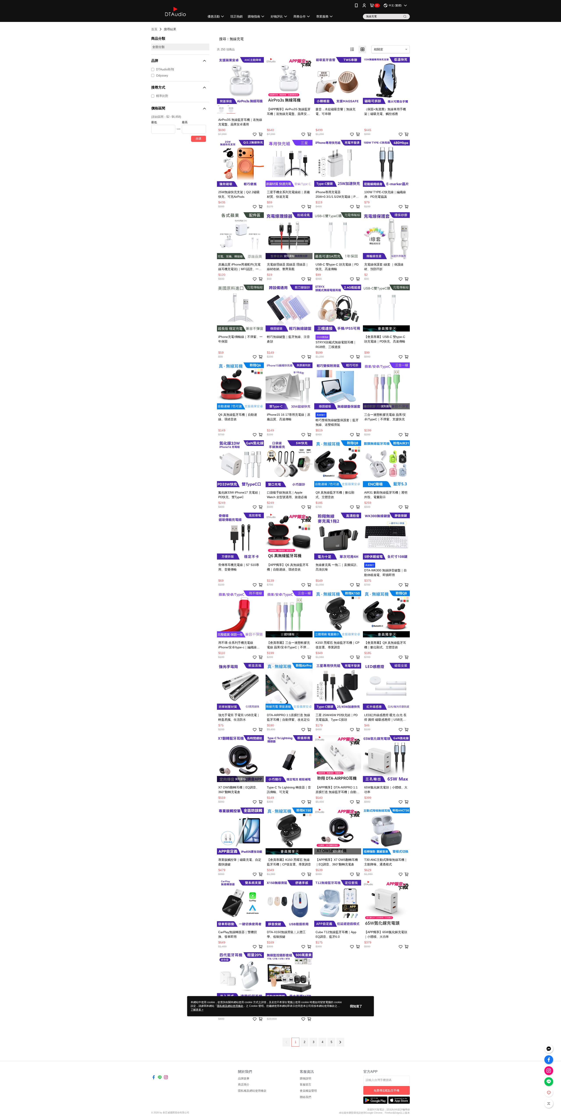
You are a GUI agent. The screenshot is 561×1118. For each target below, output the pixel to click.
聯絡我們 (305, 1097)
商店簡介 (243, 1084)
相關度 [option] (378, 49)
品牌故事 (243, 1078)
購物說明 (305, 1078)
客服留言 (305, 1084)
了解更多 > (197, 1009)
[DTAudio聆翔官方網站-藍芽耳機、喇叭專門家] (175, 11)
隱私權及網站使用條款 (252, 1090)
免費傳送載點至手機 (386, 1090)
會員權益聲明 (308, 1090)
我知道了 (356, 1006)
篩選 (198, 138)
